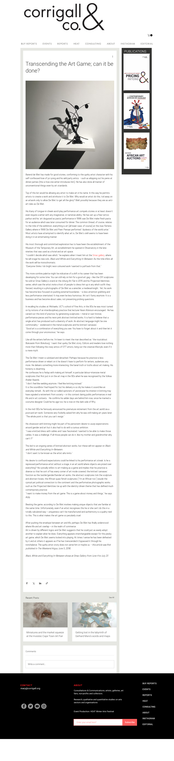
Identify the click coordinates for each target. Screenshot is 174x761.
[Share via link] (47, 583)
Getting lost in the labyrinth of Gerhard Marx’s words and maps (92, 634)
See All (111, 597)
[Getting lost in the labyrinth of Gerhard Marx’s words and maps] (94, 614)
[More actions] (112, 56)
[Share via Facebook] (27, 583)
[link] (150, 35)
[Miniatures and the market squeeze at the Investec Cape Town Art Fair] (45, 614)
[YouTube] (37, 706)
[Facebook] (24, 706)
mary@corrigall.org (30, 688)
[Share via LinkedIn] (40, 583)
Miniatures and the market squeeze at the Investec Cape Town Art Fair (45, 634)
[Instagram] (43, 706)
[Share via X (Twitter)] (33, 583)
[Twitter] (30, 706)
